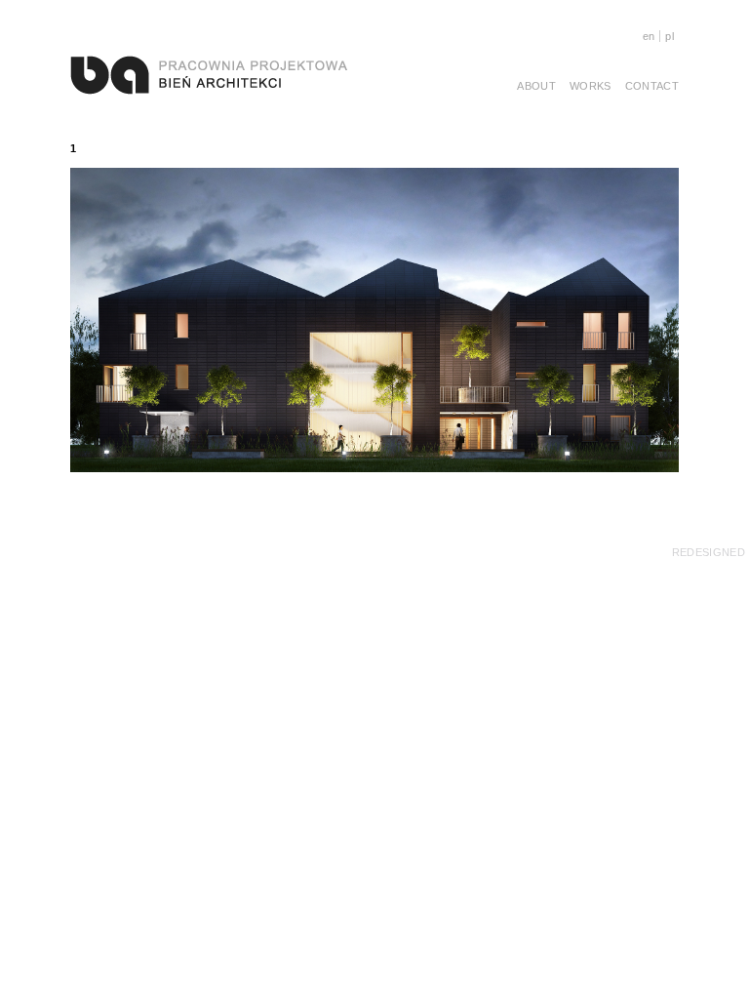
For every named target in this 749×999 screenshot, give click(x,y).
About (536, 86)
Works (590, 86)
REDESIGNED (708, 552)
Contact (652, 86)
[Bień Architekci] (208, 74)
